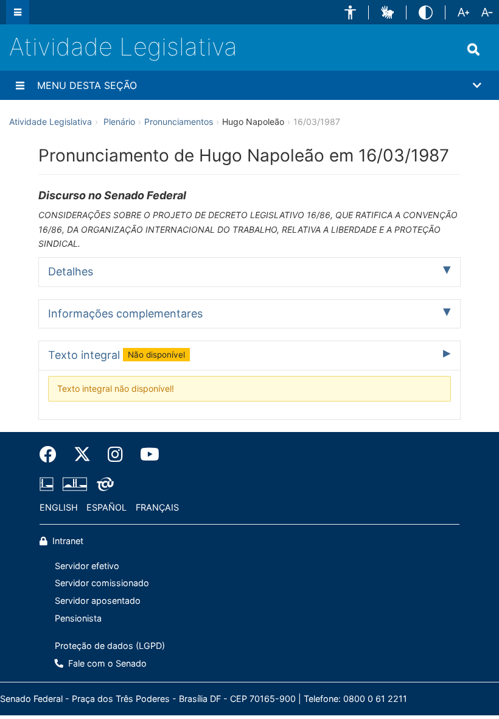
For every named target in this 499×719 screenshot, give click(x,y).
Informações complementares (125, 313)
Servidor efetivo (87, 566)
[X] (82, 454)
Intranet (66, 541)
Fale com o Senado (106, 663)
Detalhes (70, 271)
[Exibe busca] (473, 49)
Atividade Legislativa (123, 47)
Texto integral (116, 355)
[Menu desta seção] (20, 85)
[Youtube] (145, 454)
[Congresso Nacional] (75, 484)
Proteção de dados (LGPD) (110, 645)
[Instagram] (115, 454)
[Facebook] (52, 454)
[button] (350, 12)
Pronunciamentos (178, 121)
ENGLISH (59, 507)
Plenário (119, 121)
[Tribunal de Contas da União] (103, 484)
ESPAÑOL (106, 507)
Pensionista (78, 618)
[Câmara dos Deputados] (49, 484)
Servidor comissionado (102, 583)
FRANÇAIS (157, 507)
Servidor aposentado (98, 600)
